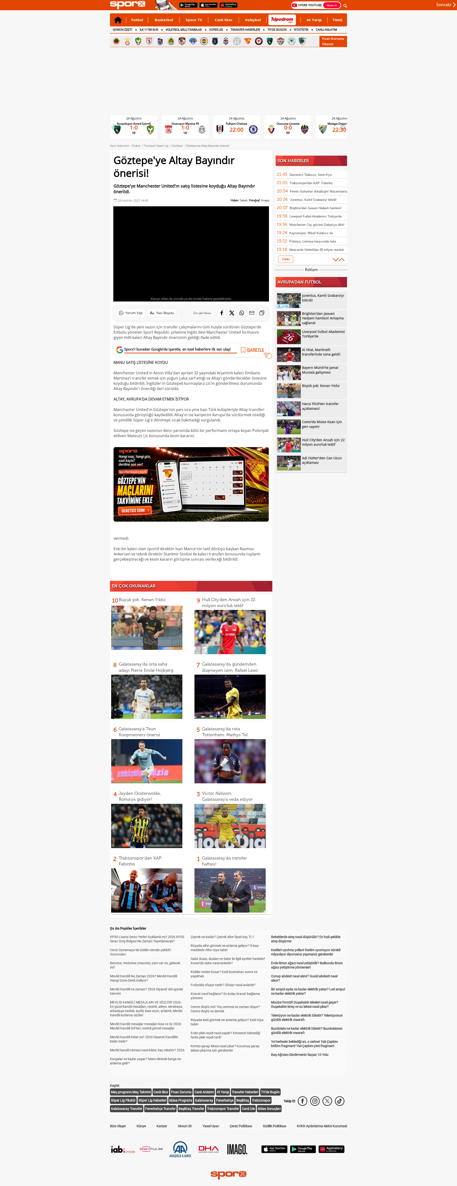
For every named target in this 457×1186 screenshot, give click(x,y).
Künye (141, 1126)
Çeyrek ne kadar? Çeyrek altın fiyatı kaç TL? (222, 937)
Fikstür (328, 44)
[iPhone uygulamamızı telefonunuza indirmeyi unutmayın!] (207, 7)
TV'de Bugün (270, 1092)
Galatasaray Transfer (126, 1109)
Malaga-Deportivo (292, 124)
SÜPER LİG (216, 30)
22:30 (292, 129)
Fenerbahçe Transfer (160, 1109)
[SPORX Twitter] (327, 1101)
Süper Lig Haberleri (152, 1100)
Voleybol (253, 19)
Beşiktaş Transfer (191, 1109)
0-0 (240, 127)
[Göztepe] (248, 41)
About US (185, 1126)
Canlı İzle (248, 1109)
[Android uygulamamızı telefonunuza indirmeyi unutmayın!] (186, 7)
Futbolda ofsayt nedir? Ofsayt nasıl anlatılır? (223, 985)
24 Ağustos (137, 118)
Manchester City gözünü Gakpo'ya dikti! (316, 225)
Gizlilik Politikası (274, 1126)
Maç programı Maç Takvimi (131, 1092)
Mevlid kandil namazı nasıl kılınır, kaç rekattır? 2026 (147, 1050)
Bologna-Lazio (343, 124)
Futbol (137, 19)
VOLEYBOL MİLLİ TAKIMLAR (184, 30)
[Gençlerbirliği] (116, 41)
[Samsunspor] (149, 41)
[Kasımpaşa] (193, 41)
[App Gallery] (331, 1152)
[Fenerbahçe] (204, 41)
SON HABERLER (293, 160)
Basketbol (164, 19)
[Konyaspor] (292, 41)
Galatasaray (204, 1100)
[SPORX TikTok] (339, 1101)
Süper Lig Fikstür (123, 1100)
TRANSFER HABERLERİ (245, 30)
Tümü (337, 19)
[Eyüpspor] (281, 41)
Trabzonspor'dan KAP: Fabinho (311, 183)
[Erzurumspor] (302, 41)
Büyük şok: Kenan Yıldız (142, 599)
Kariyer (162, 1126)
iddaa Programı (180, 1100)
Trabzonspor (261, 1100)
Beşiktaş (242, 1100)
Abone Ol (332, 5)
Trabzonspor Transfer (223, 1109)
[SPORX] (228, 1175)
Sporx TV (194, 19)
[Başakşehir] (215, 41)
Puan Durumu (333, 38)
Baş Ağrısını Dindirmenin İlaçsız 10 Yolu (299, 1055)
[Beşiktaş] (226, 41)
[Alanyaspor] (171, 41)
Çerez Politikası (241, 1126)
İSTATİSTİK (301, 30)
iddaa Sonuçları (269, 1109)
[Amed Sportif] (138, 41)
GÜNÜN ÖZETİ (122, 30)
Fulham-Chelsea (189, 124)
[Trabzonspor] (160, 41)
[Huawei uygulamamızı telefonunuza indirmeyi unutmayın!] (227, 7)
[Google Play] (303, 1152)
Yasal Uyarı (211, 1126)
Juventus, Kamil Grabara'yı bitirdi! (313, 200)
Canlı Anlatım (204, 1092)
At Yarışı (314, 19)
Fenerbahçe (224, 1100)
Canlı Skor (224, 19)
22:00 (189, 129)
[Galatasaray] (127, 41)
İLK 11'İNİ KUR (149, 30)
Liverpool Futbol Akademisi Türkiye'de (315, 216)
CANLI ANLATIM (326, 30)
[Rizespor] (237, 41)
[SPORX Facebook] (302, 1101)
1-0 (138, 127)
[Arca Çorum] (259, 41)
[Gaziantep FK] (182, 41)
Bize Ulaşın (118, 1126)
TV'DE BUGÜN (277, 30)
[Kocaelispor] (270, 41)
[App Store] (274, 1152)
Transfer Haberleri (245, 1092)
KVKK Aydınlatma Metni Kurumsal (322, 1126)
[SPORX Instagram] (315, 1101)
